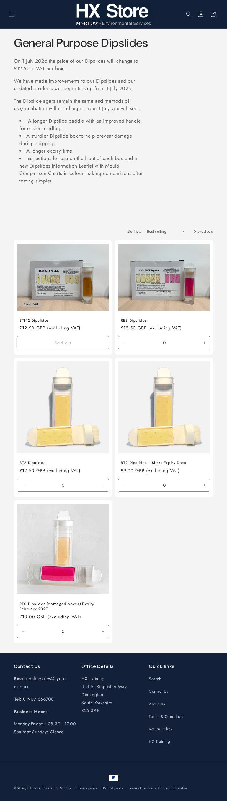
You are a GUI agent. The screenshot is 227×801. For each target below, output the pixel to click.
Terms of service (141, 788)
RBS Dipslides (134, 320)
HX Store (34, 788)
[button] (12, 14)
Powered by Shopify (56, 788)
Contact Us (158, 691)
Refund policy (113, 788)
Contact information (173, 788)
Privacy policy (87, 788)
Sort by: (134, 231)
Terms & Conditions (166, 716)
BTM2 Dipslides (34, 320)
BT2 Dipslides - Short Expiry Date (153, 462)
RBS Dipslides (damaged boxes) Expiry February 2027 (56, 607)
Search (155, 678)
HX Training (159, 741)
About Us (157, 704)
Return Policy (160, 729)
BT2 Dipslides (32, 462)
